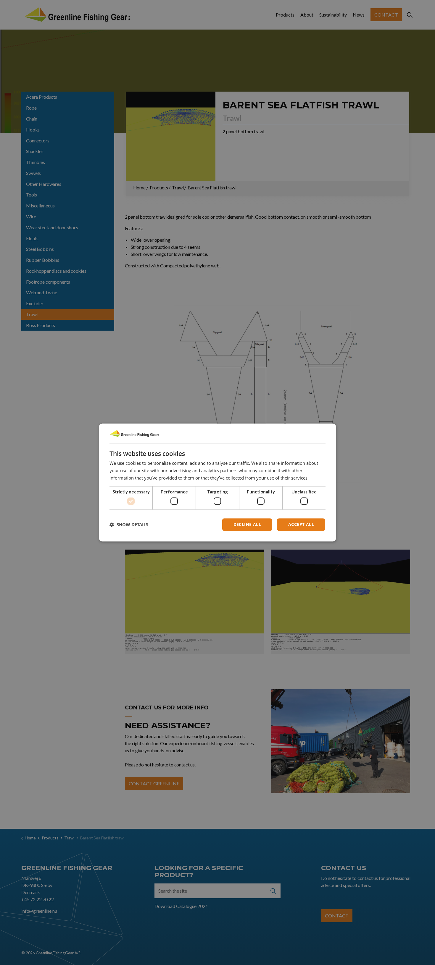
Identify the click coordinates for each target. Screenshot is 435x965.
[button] (128, 525)
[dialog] (217, 482)
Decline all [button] (247, 524)
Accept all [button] (301, 524)
